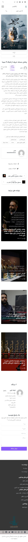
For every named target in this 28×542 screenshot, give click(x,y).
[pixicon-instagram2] (21, 532)
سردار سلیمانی (13, 139)
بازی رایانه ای (22, 139)
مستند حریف (5, 142)
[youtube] (20, 2)
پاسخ (5, 391)
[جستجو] (3, 2)
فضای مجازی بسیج (21, 142)
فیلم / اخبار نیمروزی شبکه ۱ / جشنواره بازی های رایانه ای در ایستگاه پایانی (15, 316)
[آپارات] (18, 532)
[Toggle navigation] (2, 6)
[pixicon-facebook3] (6, 532)
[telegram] (14, 2)
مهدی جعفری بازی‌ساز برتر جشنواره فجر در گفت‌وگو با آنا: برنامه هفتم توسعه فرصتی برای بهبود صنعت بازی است (14, 232)
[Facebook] (25, 2)
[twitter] (22, 2)
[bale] (3, 532)
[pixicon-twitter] (9, 532)
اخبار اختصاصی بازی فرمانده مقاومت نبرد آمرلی (15, 136)
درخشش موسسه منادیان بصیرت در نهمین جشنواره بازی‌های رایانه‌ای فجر (14, 363)
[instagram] (17, 2)
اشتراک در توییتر (12, 168)
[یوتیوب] (12, 532)
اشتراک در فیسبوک (12, 164)
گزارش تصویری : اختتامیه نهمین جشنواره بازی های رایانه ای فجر (14, 275)
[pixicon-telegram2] (24, 532)
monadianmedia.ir (11, 152)
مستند (12, 142)
